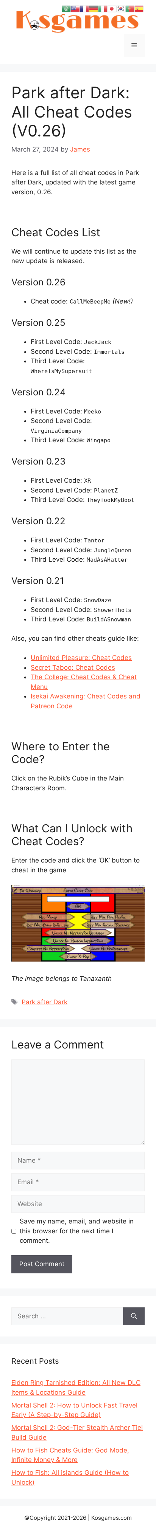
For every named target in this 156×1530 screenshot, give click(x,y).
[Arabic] (66, 8)
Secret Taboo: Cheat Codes (73, 667)
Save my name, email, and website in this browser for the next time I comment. (77, 1230)
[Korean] (120, 8)
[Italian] (102, 8)
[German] (93, 8)
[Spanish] (139, 8)
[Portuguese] (129, 8)
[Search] (134, 1316)
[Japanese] (111, 8)
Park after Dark (44, 1002)
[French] (84, 8)
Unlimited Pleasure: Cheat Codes (81, 657)
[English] (75, 8)
